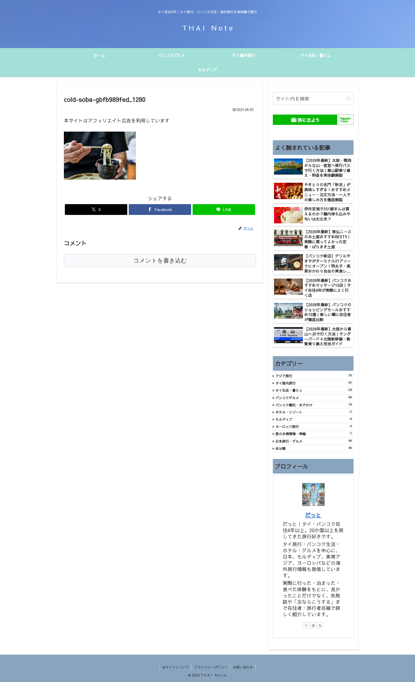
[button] (348, 98)
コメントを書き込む (160, 260)
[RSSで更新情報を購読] (320, 625)
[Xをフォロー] (306, 625)
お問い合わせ (243, 667)
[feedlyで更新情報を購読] (313, 625)
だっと (313, 514)
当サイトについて (175, 667)
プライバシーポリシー (211, 667)
